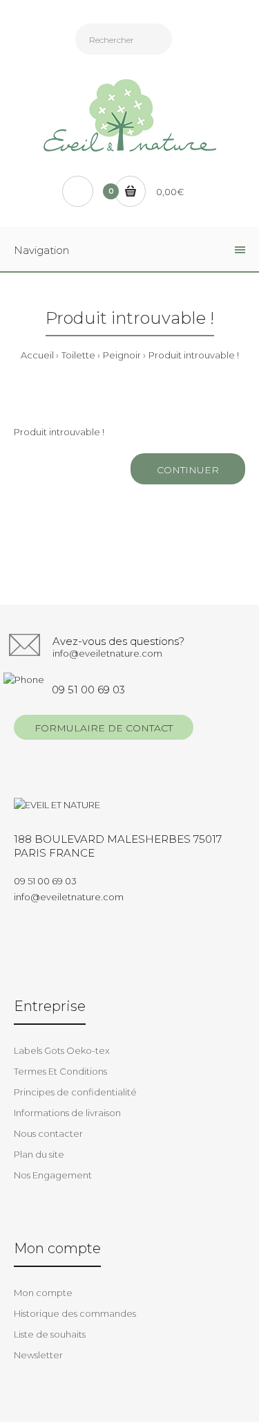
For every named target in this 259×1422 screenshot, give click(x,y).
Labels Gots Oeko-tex (62, 1050)
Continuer (188, 470)
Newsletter (38, 1354)
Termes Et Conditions (60, 1071)
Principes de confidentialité (75, 1091)
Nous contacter (48, 1133)
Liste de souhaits (50, 1334)
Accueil (37, 355)
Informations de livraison (67, 1112)
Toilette (78, 355)
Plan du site (39, 1154)
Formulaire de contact (104, 728)
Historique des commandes (75, 1313)
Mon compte (43, 1292)
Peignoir (122, 355)
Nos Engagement (53, 1175)
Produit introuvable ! (193, 355)
